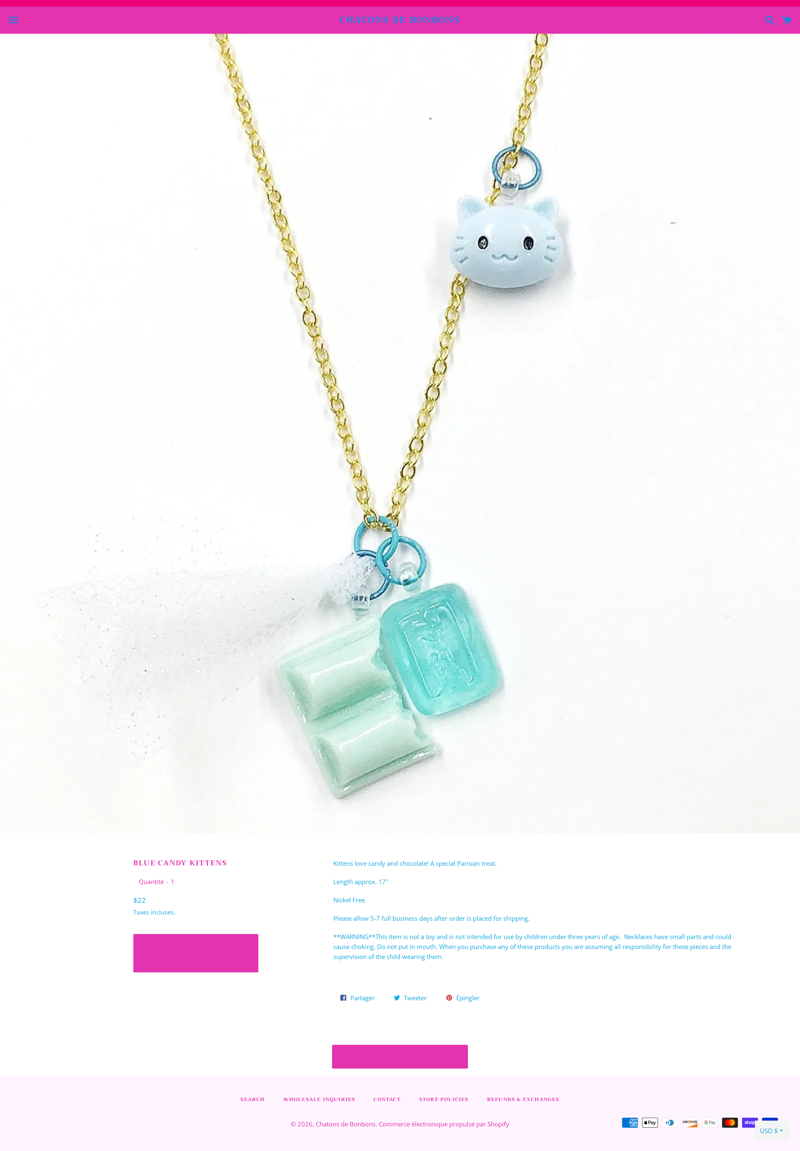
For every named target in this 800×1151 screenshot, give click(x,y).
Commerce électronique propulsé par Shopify (444, 1124)
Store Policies (444, 1099)
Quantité (151, 881)
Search (252, 1099)
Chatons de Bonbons (400, 20)
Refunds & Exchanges (523, 1099)
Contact (386, 1099)
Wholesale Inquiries (319, 1099)
